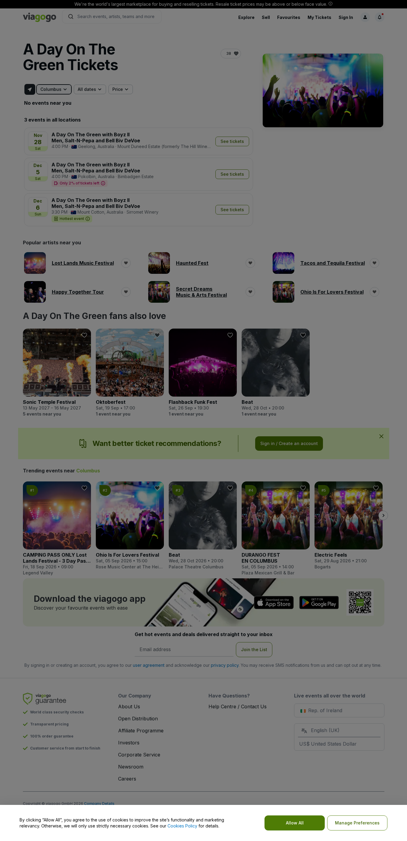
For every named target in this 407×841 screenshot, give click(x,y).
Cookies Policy (182, 825)
